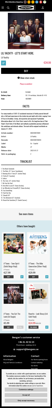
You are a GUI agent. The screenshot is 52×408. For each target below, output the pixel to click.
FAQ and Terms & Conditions (12, 363)
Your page (34, 369)
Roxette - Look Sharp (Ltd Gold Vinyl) (38, 315)
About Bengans (8, 360)
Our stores (34, 366)
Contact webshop (37, 363)
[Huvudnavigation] (3, 7)
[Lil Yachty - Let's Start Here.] (26, 31)
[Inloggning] (43, 7)
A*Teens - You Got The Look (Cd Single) (12, 315)
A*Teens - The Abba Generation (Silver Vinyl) (37, 265)
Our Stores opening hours (39, 360)
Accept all (26, 395)
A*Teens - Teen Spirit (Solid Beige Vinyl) (11, 265)
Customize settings (26, 389)
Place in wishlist (26, 83)
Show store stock (27, 77)
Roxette (31, 320)
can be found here (37, 385)
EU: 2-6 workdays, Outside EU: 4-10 (36, 95)
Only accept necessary (26, 400)
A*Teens (7, 270)
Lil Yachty (5, 57)
